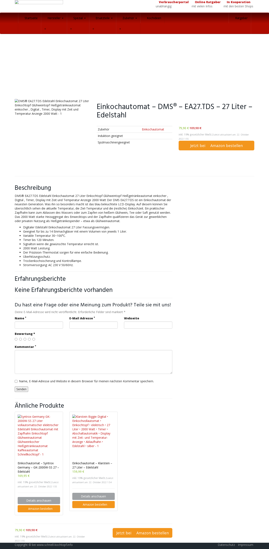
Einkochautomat (153, 129)
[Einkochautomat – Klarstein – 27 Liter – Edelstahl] (93, 436)
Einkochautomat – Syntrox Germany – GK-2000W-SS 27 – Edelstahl (38, 467)
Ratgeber (241, 18)
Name (20, 318)
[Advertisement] (134, 67)
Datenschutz (226, 545)
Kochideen (153, 18)
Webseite (131, 318)
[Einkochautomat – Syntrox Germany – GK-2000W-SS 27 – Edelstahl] (39, 436)
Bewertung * (25, 334)
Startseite (31, 18)
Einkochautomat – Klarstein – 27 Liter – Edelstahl (92, 465)
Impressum (245, 545)
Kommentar (25, 347)
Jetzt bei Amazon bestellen (216, 145)
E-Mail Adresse (82, 318)
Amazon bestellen (40, 509)
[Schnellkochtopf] (52, 6)
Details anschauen (38, 500)
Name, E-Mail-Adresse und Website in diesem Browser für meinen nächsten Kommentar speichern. (86, 381)
